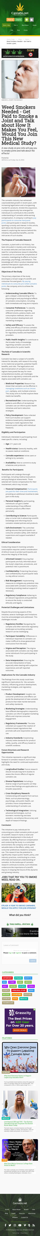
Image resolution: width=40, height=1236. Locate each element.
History (27, 994)
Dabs (20, 982)
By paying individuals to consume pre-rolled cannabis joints (19, 283)
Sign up (10, 20)
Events (26, 30)
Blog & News (25, 25)
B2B (4, 982)
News (27, 39)
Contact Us (24, 1217)
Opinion (6, 999)
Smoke (28, 982)
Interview (7, 978)
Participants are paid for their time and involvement (22, 490)
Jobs (11, 30)
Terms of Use (15, 1233)
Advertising (31, 1213)
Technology (8, 1003)
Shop (18, 30)
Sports (22, 986)
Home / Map (6, 25)
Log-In (18, 20)
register (18, 953)
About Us (22, 1213)
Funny (12, 982)
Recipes (6, 994)
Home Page (11, 39)
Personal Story (19, 990)
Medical (23, 999)
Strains (34, 25)
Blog (19, 39)
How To (28, 978)
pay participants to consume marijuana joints (19, 220)
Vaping (13, 986)
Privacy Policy (24, 1233)
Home (7, 1209)
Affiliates (15, 1217)
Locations (17, 994)
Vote (15, 999)
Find (15, 25)
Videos (31, 986)
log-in (11, 953)
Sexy (5, 986)
